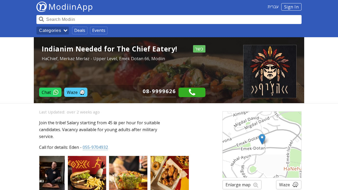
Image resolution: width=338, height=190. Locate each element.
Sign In (291, 7)
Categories (50, 30)
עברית (273, 6)
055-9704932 (95, 147)
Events (98, 30)
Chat (46, 92)
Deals (79, 30)
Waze (72, 92)
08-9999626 (159, 91)
